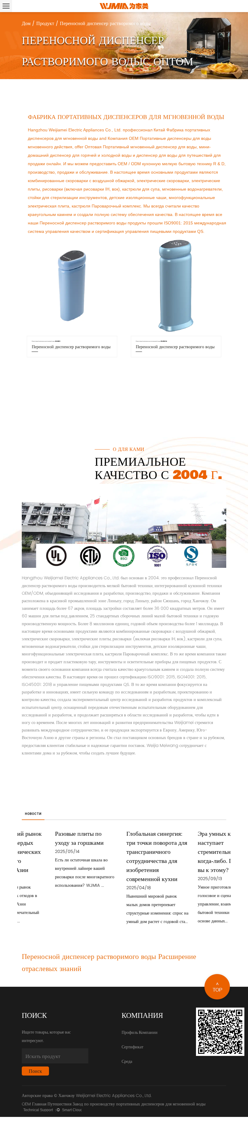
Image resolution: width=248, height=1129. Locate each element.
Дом (26, 23)
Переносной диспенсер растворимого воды (83, 222)
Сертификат (132, 1047)
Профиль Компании (140, 1032)
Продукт (45, 23)
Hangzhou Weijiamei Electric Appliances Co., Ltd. (75, 129)
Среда (127, 1061)
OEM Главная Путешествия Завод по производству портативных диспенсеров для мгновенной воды (113, 1104)
